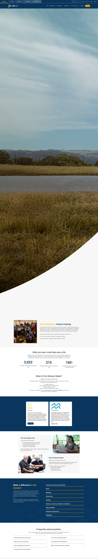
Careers (82, 5)
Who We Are (52, 5)
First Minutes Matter (74, 5)
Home (47, 5)
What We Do (59, 5)
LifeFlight (20, 301)
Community (66, 5)
